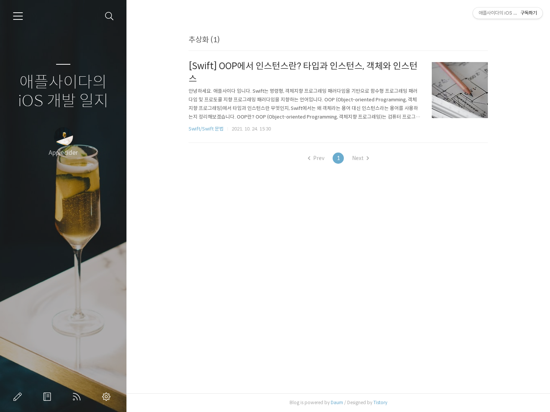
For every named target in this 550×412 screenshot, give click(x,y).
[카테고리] (18, 16)
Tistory (380, 402)
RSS (78, 396)
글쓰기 (19, 396)
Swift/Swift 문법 (206, 129)
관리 (108, 396)
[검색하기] (109, 16)
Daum (337, 402)
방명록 (49, 396)
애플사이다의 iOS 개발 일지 (63, 91)
